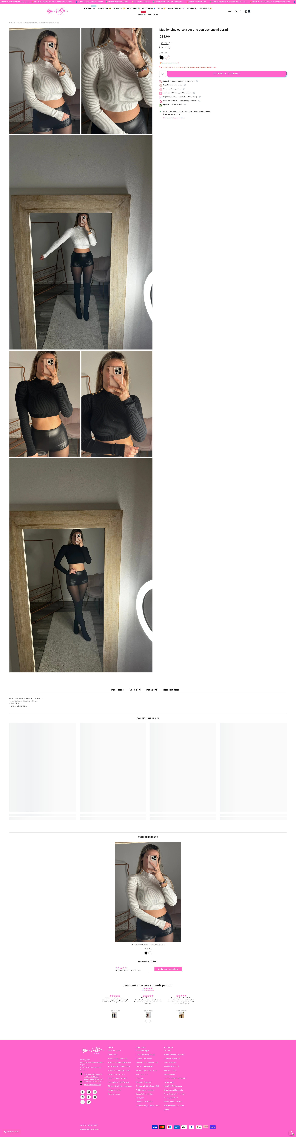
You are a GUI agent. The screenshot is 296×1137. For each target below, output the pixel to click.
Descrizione (117, 690)
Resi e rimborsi (171, 690)
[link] (162, 74)
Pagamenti (151, 690)
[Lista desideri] (241, 11)
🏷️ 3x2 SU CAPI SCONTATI (141, 2)
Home (11, 23)
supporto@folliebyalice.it (92, 1084)
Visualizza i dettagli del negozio (174, 118)
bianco (150, 953)
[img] (148, 988)
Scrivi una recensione (168, 969)
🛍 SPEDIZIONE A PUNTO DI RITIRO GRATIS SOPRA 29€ (228, 2)
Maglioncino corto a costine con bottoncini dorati (148, 945)
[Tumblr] (88, 1097)
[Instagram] (88, 1092)
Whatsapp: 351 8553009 (92, 1082)
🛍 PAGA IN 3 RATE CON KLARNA (117, 2)
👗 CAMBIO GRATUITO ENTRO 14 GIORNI (89, 2)
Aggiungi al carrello (226, 73)
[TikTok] (82, 1097)
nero (146, 953)
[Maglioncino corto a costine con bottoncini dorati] (148, 892)
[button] (146, 1021)
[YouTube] (95, 1097)
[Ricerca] (235, 11)
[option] (148, 899)
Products (19, 23)
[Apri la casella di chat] (291, 1132)
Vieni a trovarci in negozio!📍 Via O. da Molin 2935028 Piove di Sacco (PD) (93, 1076)
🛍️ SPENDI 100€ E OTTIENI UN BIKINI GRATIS (168, 2)
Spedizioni (135, 690)
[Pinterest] (95, 1092)
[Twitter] (82, 1102)
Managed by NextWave (89, 1129)
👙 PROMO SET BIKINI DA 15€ (196, 2)
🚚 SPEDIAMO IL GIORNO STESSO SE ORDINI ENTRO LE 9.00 (52, 2)
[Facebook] (82, 1092)
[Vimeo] (88, 1102)
